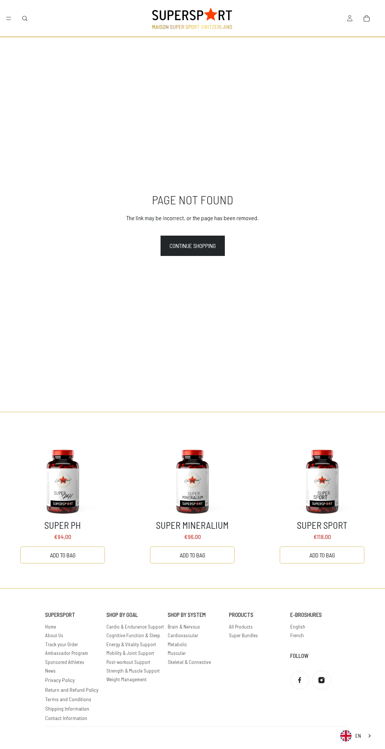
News (50, 671)
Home (50, 627)
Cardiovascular (183, 635)
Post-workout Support (128, 662)
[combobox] (356, 736)
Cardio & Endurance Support (135, 627)
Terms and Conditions (68, 699)
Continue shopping (193, 245)
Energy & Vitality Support (131, 644)
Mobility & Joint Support (130, 653)
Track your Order (61, 644)
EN (358, 736)
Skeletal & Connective (189, 662)
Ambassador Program (66, 653)
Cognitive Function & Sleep (133, 635)
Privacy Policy (60, 680)
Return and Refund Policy (72, 690)
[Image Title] (299, 680)
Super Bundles (243, 635)
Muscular (177, 653)
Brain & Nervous (184, 627)
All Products (241, 627)
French (297, 635)
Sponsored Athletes (64, 662)
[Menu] (8, 18)
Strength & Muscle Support (133, 671)
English (297, 627)
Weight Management (126, 679)
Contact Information (66, 718)
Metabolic (177, 644)
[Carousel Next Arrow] (364, 500)
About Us (54, 635)
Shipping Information (67, 708)
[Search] (25, 18)
